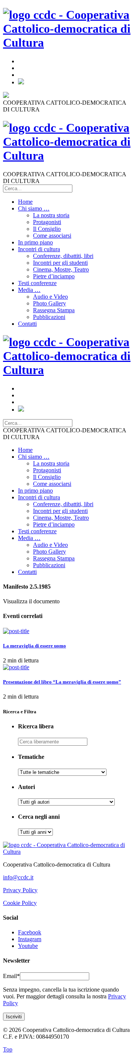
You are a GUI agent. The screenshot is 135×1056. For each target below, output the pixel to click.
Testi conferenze (37, 283)
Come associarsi (52, 235)
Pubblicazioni (49, 317)
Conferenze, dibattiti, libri (63, 256)
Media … (29, 290)
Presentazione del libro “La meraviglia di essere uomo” (62, 682)
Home (25, 201)
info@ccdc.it (18, 877)
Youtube (28, 946)
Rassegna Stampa (54, 310)
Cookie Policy (20, 903)
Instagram (29, 939)
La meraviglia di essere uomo (34, 646)
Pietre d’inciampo (54, 276)
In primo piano (35, 242)
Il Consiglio (47, 229)
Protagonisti (47, 222)
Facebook (29, 932)
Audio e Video (50, 296)
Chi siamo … (34, 208)
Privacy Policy (20, 890)
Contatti (27, 323)
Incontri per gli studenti (60, 262)
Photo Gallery (49, 303)
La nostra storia (51, 215)
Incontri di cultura (39, 249)
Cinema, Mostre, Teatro (61, 269)
